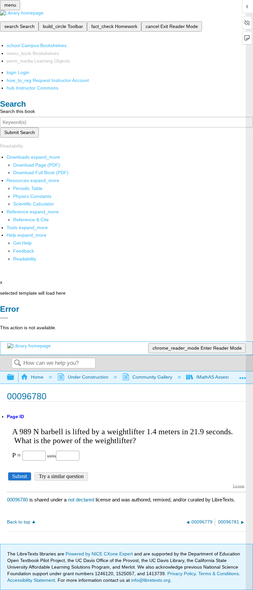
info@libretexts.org (150, 580)
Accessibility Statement (31, 580)
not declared (82, 499)
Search (17, 363)
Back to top (18, 522)
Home (37, 377)
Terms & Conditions (218, 573)
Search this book (17, 111)
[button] (23, 251)
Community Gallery (152, 377)
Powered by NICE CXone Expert (100, 553)
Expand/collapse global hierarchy (14, 377)
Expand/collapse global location (242, 375)
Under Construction (88, 377)
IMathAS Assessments (219, 377)
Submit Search (19, 132)
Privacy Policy (181, 573)
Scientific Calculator (33, 203)
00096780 (17, 499)
